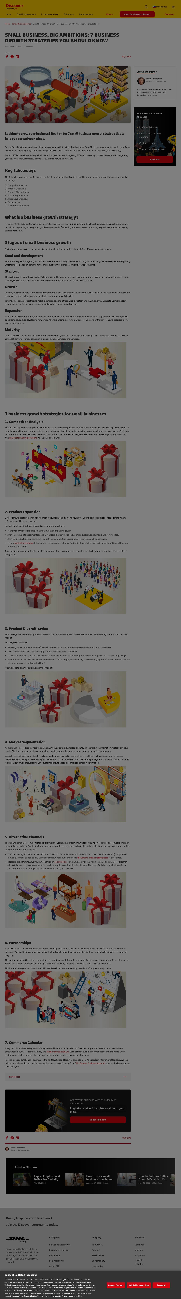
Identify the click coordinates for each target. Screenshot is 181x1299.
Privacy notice (67, 1296)
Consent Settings (115, 1285)
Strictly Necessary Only (138, 1285)
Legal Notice (78, 1296)
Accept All (161, 1285)
